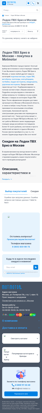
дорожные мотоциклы (11, 84)
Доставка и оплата (14, 327)
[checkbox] (5, 272)
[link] (18, 15)
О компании (9, 320)
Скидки (35, 191)
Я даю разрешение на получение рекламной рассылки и (22, 272)
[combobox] (17, 31)
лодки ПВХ (30, 76)
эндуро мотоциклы (18, 82)
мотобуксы (6, 79)
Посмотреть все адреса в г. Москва (18, 301)
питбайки (6, 82)
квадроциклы (31, 82)
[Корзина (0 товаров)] (38, 3)
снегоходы (16, 79)
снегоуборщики (27, 79)
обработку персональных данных (15, 273)
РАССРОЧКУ (6, 24)
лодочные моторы (18, 76)
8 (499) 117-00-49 (21, 26)
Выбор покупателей (16, 191)
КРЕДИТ (32, 22)
